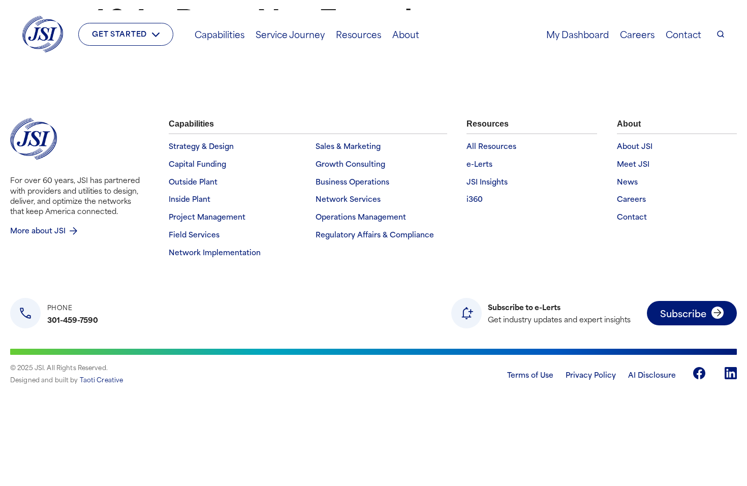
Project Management (207, 216)
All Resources (491, 146)
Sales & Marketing (348, 146)
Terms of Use (530, 374)
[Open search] (721, 34)
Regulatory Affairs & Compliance (375, 234)
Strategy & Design (201, 146)
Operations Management (361, 216)
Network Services (348, 199)
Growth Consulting (350, 164)
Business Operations (352, 181)
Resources (358, 34)
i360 (474, 199)
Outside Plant (193, 181)
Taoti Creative (101, 379)
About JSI (634, 146)
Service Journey (290, 34)
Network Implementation (215, 252)
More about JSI (38, 230)
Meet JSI (633, 164)
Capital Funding (197, 164)
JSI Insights (487, 181)
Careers (637, 34)
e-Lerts (479, 164)
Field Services (194, 234)
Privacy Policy (591, 374)
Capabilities (219, 34)
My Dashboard (577, 34)
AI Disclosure (652, 374)
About (405, 34)
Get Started (119, 33)
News (627, 181)
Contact (683, 34)
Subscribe (683, 313)
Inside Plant (189, 199)
